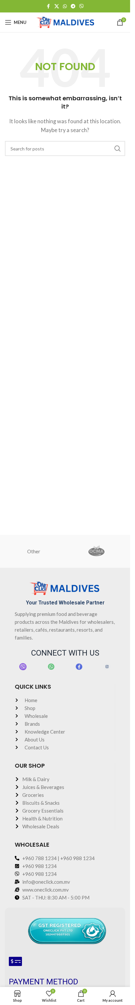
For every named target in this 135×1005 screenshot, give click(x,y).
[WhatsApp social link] (65, 6)
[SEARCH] (117, 148)
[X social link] (56, 6)
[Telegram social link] (73, 6)
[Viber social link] (81, 6)
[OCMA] (96, 551)
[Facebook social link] (48, 6)
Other (33, 551)
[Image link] (23, 666)
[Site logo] (65, 22)
